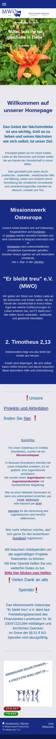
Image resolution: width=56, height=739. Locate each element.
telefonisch (32, 499)
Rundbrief (19, 538)
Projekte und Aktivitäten (26, 408)
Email (20, 499)
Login (51, 723)
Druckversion (12, 723)
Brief (39, 503)
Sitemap (25, 723)
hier (27, 418)
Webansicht (48, 726)
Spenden (13, 511)
